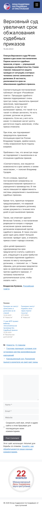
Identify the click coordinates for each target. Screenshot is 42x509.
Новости (10, 345)
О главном (20, 345)
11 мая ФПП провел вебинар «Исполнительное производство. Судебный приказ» (10, 325)
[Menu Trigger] (37, 5)
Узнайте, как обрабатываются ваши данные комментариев (18, 449)
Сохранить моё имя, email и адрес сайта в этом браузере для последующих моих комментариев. (22, 427)
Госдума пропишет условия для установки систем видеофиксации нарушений (19, 351)
